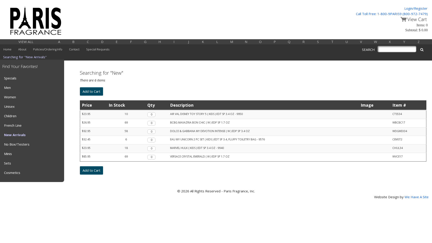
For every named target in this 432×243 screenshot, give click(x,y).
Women (10, 97)
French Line (13, 125)
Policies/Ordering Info (47, 49)
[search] (422, 50)
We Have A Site (417, 197)
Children (10, 116)
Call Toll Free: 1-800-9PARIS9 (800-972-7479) (392, 13)
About (22, 49)
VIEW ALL (25, 41)
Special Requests (97, 49)
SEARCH (368, 49)
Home (7, 49)
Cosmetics (12, 172)
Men (7, 87)
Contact (74, 49)
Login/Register (416, 8)
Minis (8, 153)
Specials (10, 78)
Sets (7, 163)
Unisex (9, 106)
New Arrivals (15, 135)
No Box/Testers (16, 144)
